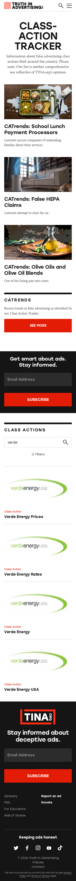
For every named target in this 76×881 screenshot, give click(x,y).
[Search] (61, 5)
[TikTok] (60, 847)
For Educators (15, 809)
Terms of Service (40, 875)
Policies (38, 862)
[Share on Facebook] (27, 847)
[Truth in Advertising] (23, 5)
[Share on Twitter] (16, 847)
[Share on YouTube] (49, 847)
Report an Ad (51, 796)
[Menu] (69, 5)
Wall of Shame (15, 815)
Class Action (12, 511)
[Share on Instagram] (38, 847)
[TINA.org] (38, 716)
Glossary (11, 796)
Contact (38, 867)
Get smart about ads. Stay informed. (38, 362)
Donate (46, 802)
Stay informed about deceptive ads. (38, 736)
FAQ (7, 802)
